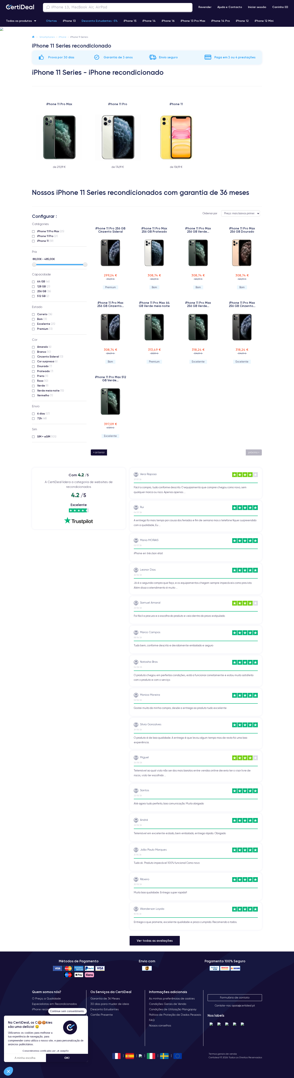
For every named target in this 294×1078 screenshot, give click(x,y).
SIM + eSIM (46, 436)
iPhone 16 (168, 21)
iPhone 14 (149, 21)
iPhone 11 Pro (47, 236)
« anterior (99, 452)
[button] (147, 29)
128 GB (43, 286)
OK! (67, 1057)
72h (42, 418)
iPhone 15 (130, 21)
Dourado (44, 366)
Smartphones (47, 36)
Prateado (45, 371)
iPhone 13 (69, 21)
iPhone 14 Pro (220, 21)
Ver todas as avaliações (155, 941)
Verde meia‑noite (50, 390)
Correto (44, 314)
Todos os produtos (19, 21)
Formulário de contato (234, 997)
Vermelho (45, 395)
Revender (204, 7)
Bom (42, 319)
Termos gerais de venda (223, 1053)
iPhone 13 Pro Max (193, 21)
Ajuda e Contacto (229, 7)
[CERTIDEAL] (20, 7)
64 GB (43, 281)
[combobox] (117, 7)
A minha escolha (25, 1057)
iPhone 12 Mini (264, 21)
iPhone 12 (242, 21)
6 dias (43, 413)
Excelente (46, 323)
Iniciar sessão (257, 7)
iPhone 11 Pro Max (50, 231)
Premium (45, 328)
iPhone (62, 36)
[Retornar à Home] (33, 36)
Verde (42, 385)
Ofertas (51, 21)
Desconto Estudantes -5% (100, 21)
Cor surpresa (47, 361)
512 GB (43, 296)
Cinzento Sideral (50, 356)
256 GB (44, 291)
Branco (44, 351)
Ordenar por (210, 213)
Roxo (42, 380)
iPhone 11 (45, 240)
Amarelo (44, 346)
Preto (42, 376)
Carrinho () (280, 7)
